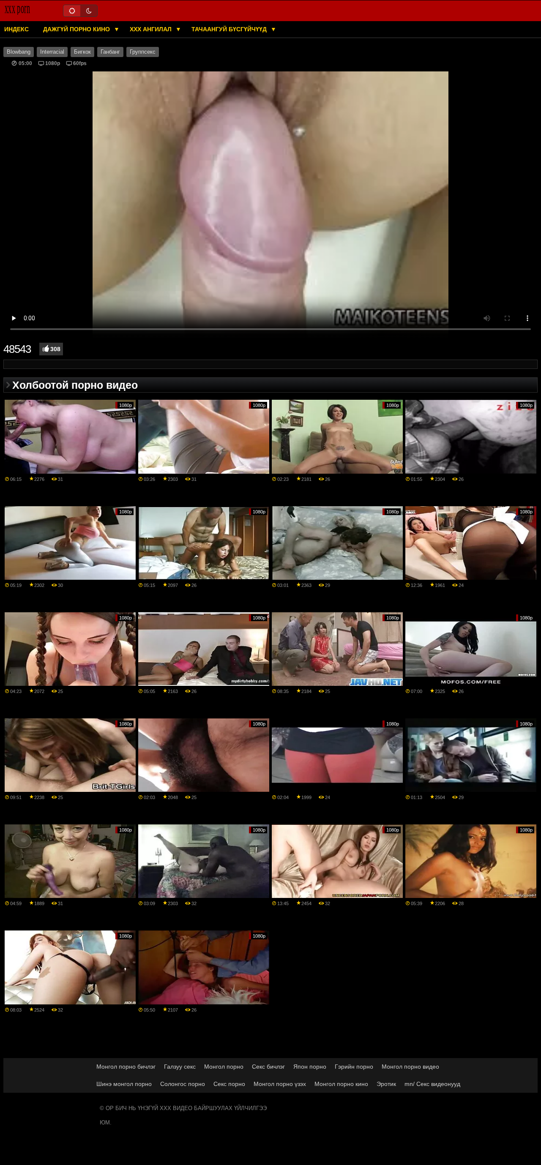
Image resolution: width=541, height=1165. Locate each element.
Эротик (386, 1083)
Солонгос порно (182, 1083)
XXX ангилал (151, 29)
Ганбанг (110, 52)
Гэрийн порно (354, 1066)
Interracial (52, 52)
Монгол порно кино (341, 1083)
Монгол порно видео (410, 1066)
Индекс (16, 29)
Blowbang (18, 52)
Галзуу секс (180, 1066)
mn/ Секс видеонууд (432, 1083)
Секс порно (229, 1083)
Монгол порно (223, 1066)
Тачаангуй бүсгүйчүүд (229, 29)
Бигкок (82, 52)
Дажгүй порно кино (77, 29)
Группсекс (143, 52)
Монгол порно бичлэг (126, 1066)
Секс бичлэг (268, 1066)
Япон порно (309, 1066)
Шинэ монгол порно (124, 1083)
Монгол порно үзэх (280, 1083)
